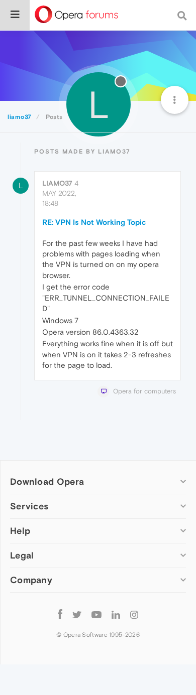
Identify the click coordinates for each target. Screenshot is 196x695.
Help (20, 530)
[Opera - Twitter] (76, 614)
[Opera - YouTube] (96, 614)
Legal (22, 555)
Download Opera (47, 481)
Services (29, 506)
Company (31, 580)
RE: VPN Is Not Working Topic (94, 222)
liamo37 (57, 183)
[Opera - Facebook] (60, 614)
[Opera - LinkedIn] (116, 614)
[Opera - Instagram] (134, 614)
